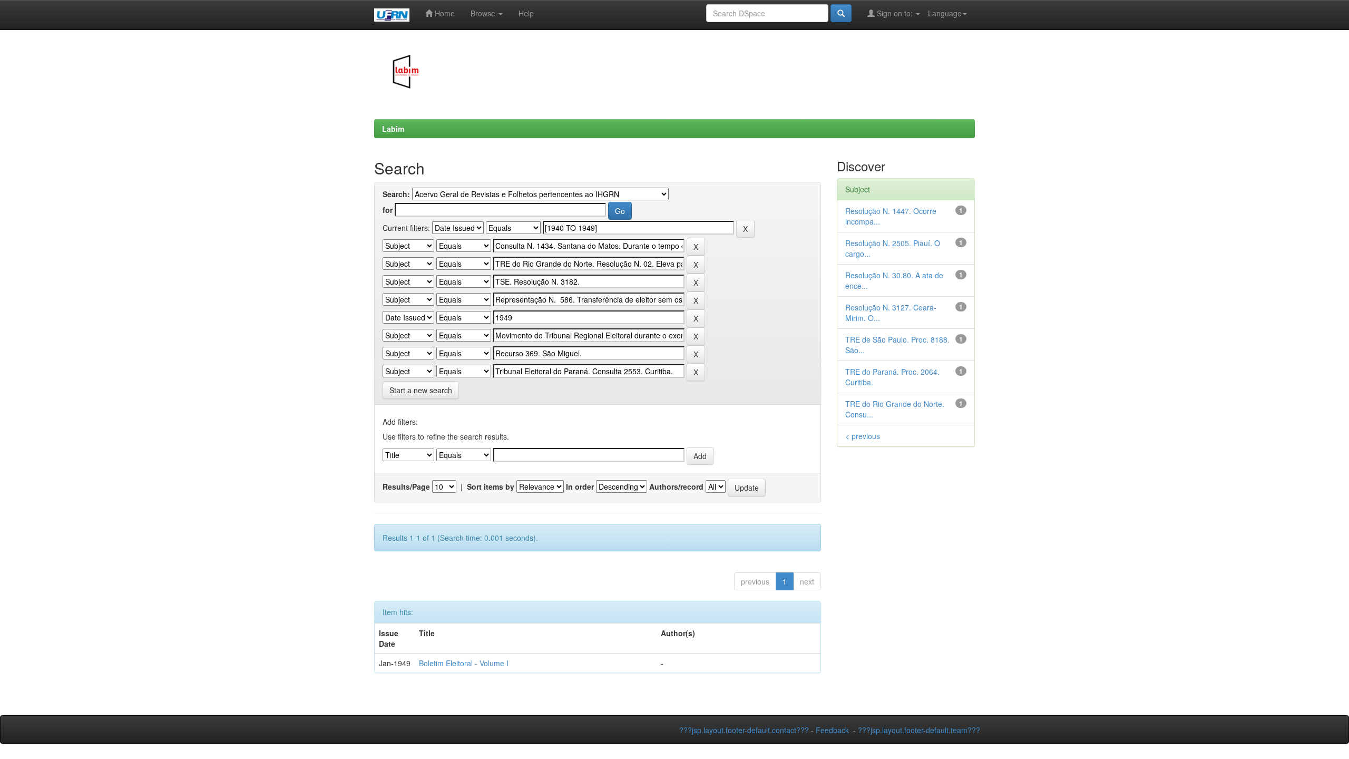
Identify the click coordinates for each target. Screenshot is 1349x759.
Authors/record (676, 486)
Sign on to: (895, 13)
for (388, 210)
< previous (862, 436)
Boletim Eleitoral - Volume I (464, 663)
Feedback (832, 730)
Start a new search (420, 390)
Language (945, 13)
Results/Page (406, 486)
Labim (393, 128)
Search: (396, 194)
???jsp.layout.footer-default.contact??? (744, 730)
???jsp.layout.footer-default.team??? (919, 730)
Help (526, 13)
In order (580, 486)
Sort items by (490, 486)
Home (444, 13)
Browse (484, 13)
